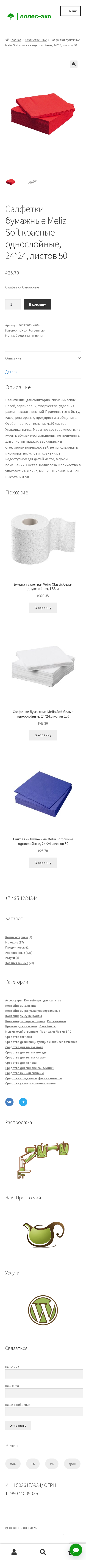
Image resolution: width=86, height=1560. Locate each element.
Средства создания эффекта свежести (33, 1078)
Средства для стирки (21, 1063)
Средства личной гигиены (24, 1073)
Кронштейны (56, 1021)
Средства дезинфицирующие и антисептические (41, 1042)
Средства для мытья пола (24, 1047)
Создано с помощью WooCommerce (34, 1533)
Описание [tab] (13, 358)
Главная (16, 40)
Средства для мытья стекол (26, 1057)
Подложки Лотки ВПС (55, 1032)
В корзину (37, 304)
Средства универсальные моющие (30, 1083)
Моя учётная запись (14, 1552)
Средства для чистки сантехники (29, 1068)
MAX (13, 1464)
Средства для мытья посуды (26, 1052)
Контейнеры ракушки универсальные (32, 1011)
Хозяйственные (36, 40)
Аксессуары (13, 1000)
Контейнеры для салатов (42, 1000)
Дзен (72, 1464)
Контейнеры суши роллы (23, 1016)
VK (52, 1464)
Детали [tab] (11, 371)
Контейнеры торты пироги (25, 1021)
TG (33, 1464)
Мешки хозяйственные (21, 1032)
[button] (74, 64)
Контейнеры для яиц (20, 1006)
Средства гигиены (29, 335)
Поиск (43, 1552)
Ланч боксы (47, 1026)
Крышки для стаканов (21, 1026)
